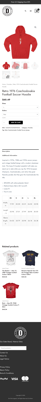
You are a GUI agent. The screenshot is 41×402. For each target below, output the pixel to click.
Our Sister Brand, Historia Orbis (11, 341)
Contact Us (4, 352)
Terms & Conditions (7, 373)
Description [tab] (6, 151)
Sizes (4, 103)
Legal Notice (4, 359)
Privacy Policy (5, 367)
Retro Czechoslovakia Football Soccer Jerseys (17, 130)
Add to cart (16, 122)
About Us (3, 356)
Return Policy (4, 370)
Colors (4, 110)
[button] (25, 11)
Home (4, 84)
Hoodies (9, 84)
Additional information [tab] (9, 155)
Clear (3, 117)
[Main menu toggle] (31, 11)
